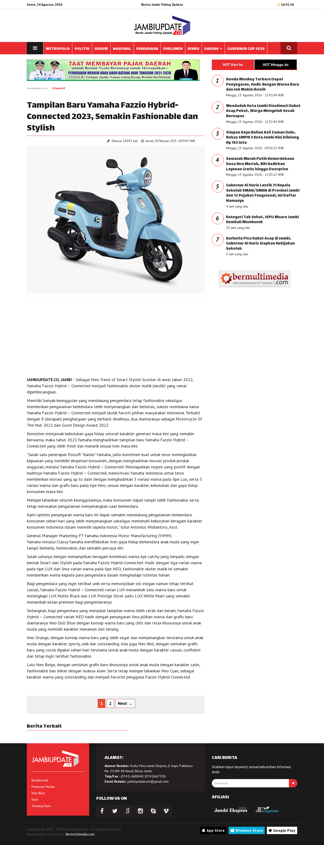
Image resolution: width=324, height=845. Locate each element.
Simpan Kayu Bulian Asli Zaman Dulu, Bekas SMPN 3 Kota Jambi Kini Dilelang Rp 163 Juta (262, 137)
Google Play (284, 830)
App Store (216, 830)
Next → (125, 703)
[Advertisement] (116, 336)
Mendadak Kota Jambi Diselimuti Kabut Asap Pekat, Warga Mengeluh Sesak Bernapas (263, 111)
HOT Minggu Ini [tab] (275, 64)
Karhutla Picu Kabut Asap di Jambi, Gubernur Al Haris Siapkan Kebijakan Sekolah (260, 243)
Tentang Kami (41, 806)
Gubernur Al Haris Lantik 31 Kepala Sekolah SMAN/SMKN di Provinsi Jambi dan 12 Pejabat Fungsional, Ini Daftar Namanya (263, 193)
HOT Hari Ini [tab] (233, 64)
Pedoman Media (43, 787)
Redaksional (40, 780)
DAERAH (211, 49)
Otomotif (58, 88)
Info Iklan (38, 793)
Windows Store (249, 830)
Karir (35, 799)
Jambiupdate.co (37, 88)
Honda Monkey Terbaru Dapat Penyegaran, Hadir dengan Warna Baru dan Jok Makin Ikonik (262, 84)
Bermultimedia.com (80, 834)
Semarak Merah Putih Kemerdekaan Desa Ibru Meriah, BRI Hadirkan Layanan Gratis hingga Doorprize (260, 164)
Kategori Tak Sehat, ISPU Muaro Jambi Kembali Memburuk (262, 220)
